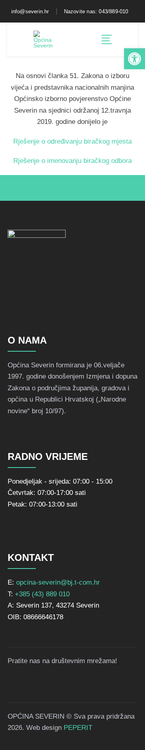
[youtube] (59, 684)
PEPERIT (78, 727)
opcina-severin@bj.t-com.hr (58, 582)
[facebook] (17, 684)
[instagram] (38, 684)
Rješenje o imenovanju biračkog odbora (72, 161)
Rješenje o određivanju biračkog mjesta (72, 141)
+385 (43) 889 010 (42, 594)
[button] (134, 58)
